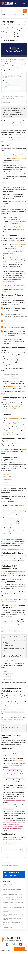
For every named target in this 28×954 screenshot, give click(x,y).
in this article (6, 433)
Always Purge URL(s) (16, 227)
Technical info (6, 924)
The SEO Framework (8, 485)
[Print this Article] (25, 21)
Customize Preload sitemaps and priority (12, 549)
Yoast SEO (6, 474)
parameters (11, 386)
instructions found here (9, 269)
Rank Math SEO (7, 479)
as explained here (15, 632)
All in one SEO (7, 477)
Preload (17, 14)
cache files (20, 27)
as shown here (9, 722)
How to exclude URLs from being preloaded (11, 911)
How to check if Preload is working (12, 889)
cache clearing (9, 123)
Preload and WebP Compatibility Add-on (13, 907)
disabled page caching (14, 418)
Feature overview (7, 884)
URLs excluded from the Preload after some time (13, 919)
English (3, 950)
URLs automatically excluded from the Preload (13, 915)
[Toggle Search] (25, 11)
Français (8, 950)
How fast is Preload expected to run (12, 892)
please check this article (14, 839)
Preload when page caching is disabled (13, 894)
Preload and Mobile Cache (10, 905)
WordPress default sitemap (19, 158)
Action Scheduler (19, 760)
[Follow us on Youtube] (20, 944)
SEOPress (6, 482)
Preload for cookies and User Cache (12, 897)
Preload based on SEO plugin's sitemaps (13, 899)
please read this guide (9, 844)
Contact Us (10, 857)
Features (12, 14)
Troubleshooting (7, 927)
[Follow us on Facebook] (7, 944)
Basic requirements (8, 886)
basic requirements (11, 379)
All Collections (5, 14)
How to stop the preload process (11, 922)
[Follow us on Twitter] (13, 944)
